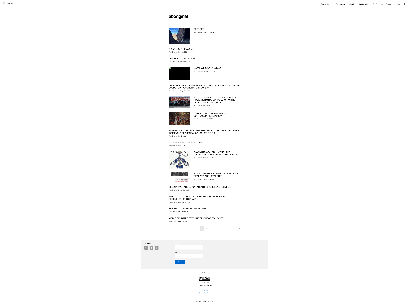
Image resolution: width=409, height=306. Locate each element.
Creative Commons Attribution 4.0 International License (206, 290)
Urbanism (352, 4)
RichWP (210, 301)
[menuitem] (326, 4)
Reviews (389, 4)
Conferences (378, 4)
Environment (340, 4)
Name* (177, 244)
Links (398, 4)
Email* (177, 252)
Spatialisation (364, 4)
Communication (326, 4)
